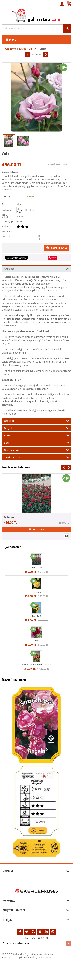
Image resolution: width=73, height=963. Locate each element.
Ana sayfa (10, 48)
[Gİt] (68, 943)
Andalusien (9, 517)
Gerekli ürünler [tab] (12, 450)
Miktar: (6, 236)
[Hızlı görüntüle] (66, 535)
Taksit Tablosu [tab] (12, 457)
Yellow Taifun (36, 616)
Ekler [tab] (7, 442)
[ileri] (45, 54)
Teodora (36, 591)
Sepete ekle (59, 247)
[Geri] (27, 54)
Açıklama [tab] (9, 269)
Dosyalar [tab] (9, 428)
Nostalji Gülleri (27, 48)
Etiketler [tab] (8, 435)
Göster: (7, 196)
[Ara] (67, 28)
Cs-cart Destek (46, 957)
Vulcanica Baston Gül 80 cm (36, 664)
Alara (36, 640)
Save (53, 257)
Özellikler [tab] (9, 420)
